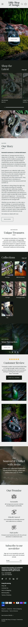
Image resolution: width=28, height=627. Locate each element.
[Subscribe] (20, 560)
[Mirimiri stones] (20, 268)
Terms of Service (6, 595)
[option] (14, 34)
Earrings (7, 277)
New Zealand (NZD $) (7, 615)
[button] (10, 352)
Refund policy (5, 592)
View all (24, 70)
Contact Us (5, 588)
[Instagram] (10, 579)
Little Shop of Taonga (10, 619)
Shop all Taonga (13, 377)
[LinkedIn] (13, 579)
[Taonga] (7, 288)
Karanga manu (20, 297)
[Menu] (2, 4)
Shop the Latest (7, 67)
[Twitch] (17, 579)
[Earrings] (7, 268)
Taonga (7, 297)
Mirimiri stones (20, 277)
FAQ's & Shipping (6, 590)
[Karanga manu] (20, 288)
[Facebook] (6, 579)
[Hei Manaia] (12, 86)
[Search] (22, 4)
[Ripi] (7, 309)
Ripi (7, 317)
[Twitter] (2, 579)
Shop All (4, 586)
